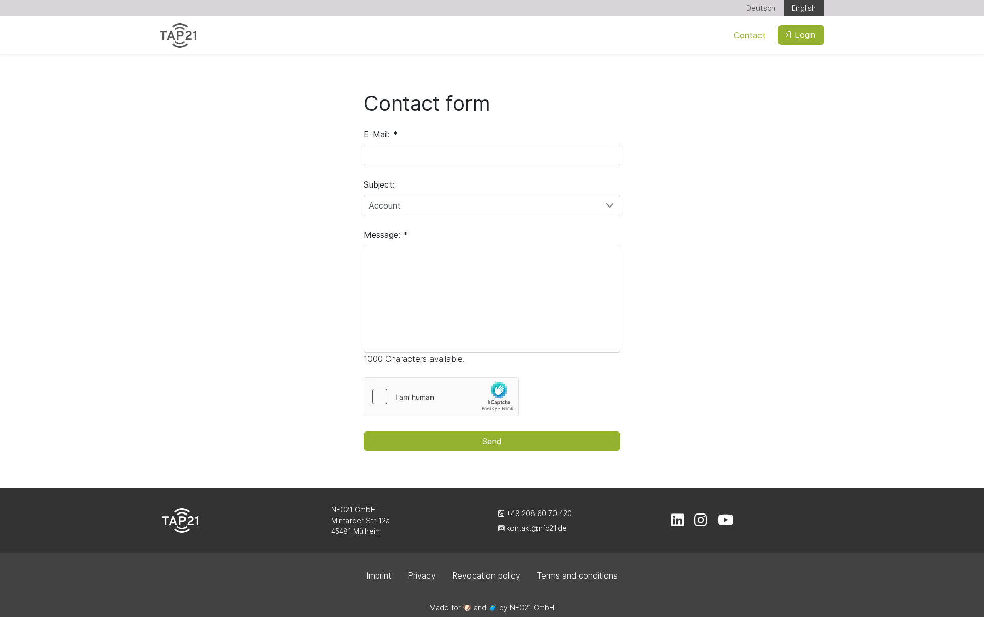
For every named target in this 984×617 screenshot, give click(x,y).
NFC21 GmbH (532, 607)
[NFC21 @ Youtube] (725, 522)
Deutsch (760, 8)
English (804, 8)
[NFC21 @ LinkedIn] (677, 522)
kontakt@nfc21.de (535, 528)
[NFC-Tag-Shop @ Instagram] (700, 522)
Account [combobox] (384, 205)
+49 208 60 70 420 (538, 513)
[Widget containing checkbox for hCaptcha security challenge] (441, 396)
